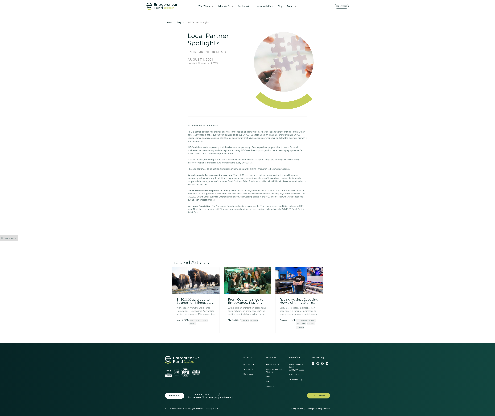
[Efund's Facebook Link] (313, 363)
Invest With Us (264, 6)
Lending (300, 327)
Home (169, 22)
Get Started (341, 6)
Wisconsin (301, 324)
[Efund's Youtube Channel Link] (322, 363)
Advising (254, 320)
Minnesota (194, 320)
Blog (280, 6)
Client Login (318, 395)
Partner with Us (272, 364)
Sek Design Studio (304, 408)
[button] (206, 6)
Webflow (326, 408)
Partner (204, 320)
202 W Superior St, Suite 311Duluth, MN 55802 (296, 367)
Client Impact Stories (306, 320)
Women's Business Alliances (274, 370)
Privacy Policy (212, 408)
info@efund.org (295, 379)
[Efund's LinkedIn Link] (326, 363)
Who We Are (205, 6)
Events (290, 6)
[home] (170, 6)
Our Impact (243, 6)
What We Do (224, 6)
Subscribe (174, 395)
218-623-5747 (294, 374)
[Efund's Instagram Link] (317, 363)
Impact (193, 324)
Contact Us (270, 386)
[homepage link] (182, 360)
